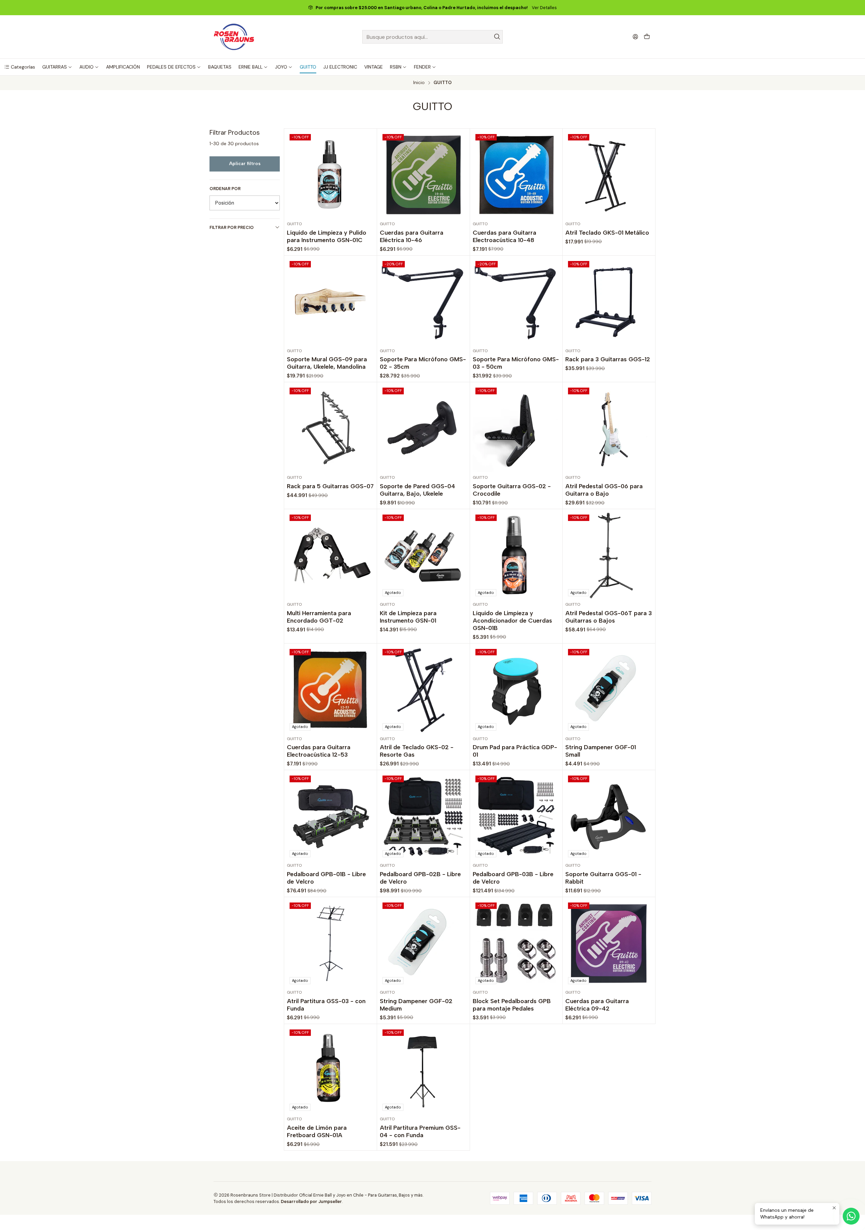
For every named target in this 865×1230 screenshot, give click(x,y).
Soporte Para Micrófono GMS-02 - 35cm (423, 363)
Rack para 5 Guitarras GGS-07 (330, 486)
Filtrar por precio (231, 227)
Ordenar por (225, 188)
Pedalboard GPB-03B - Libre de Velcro (513, 877)
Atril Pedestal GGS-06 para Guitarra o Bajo (604, 489)
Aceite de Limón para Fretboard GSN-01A (317, 1131)
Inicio (419, 82)
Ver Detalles (544, 7)
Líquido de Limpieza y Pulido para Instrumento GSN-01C (326, 236)
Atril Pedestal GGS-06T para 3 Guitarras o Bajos (608, 616)
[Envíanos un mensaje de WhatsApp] (851, 1216)
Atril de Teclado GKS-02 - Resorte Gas (416, 750)
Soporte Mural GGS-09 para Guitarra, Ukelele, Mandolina (327, 363)
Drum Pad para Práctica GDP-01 (515, 750)
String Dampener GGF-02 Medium (416, 1004)
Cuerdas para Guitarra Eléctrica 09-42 (597, 1004)
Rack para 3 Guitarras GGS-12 (607, 359)
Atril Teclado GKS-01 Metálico (607, 232)
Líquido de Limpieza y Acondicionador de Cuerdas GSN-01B (512, 620)
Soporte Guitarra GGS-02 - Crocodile (512, 489)
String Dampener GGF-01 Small (600, 750)
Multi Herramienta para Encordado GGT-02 (319, 616)
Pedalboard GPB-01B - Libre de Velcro (326, 877)
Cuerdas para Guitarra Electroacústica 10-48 (504, 236)
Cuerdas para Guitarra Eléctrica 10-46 (411, 236)
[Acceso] (635, 36)
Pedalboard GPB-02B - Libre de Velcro (420, 877)
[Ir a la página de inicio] (234, 36)
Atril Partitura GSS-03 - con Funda (326, 1004)
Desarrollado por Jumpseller (311, 1201)
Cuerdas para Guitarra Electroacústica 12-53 (318, 750)
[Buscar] (497, 37)
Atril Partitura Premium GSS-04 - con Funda (420, 1131)
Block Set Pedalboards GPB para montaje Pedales (512, 1004)
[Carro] (646, 37)
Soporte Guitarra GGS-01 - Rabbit (603, 877)
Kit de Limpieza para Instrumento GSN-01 (408, 616)
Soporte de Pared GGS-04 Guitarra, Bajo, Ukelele (417, 489)
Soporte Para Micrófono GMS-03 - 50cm (516, 363)
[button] (19, 66)
